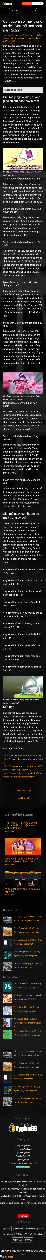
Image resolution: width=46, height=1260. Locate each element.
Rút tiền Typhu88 (23, 1156)
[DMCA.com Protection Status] (23, 1167)
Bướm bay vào (29, 35)
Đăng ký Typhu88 (23, 1146)
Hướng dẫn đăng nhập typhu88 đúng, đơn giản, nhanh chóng (21, 860)
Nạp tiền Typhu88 (23, 1153)
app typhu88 (18, 1229)
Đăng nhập (37, 4)
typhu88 (6, 1229)
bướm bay (18, 35)
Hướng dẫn (9, 831)
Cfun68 (42, 1251)
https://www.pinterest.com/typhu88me (23, 773)
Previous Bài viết (23, 790)
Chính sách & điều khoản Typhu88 (23, 1163)
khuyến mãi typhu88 (34, 1229)
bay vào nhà (8, 35)
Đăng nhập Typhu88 (23, 1149)
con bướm (11, 38)
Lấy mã (23, 1216)
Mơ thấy (35, 38)
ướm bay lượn (9, 41)
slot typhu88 (7, 1234)
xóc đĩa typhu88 (37, 1234)
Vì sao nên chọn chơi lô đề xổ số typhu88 (22, 890)
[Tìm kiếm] (35, 10)
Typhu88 (7, 77)
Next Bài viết (23, 798)
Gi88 (23, 1254)
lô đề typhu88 (21, 1234)
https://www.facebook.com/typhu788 (22, 755)
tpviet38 (28, 1240)
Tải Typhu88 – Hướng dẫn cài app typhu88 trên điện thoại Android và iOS (21, 825)
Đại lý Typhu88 (23, 1160)
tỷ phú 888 (17, 1240)
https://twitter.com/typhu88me (18, 776)
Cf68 (36, 1251)
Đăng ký (26, 4)
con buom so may (24, 38)
